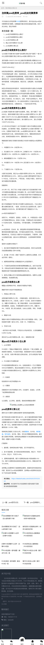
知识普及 (8, 8)
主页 (2, 8)
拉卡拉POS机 (19, 594)
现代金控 (7, 434)
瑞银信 (27, 431)
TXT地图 (25, 596)
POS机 (18, 21)
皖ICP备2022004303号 (14, 601)
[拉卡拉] (22, 3)
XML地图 (19, 596)
